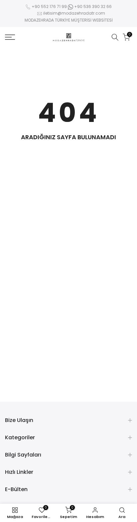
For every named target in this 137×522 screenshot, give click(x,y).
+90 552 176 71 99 (49, 6)
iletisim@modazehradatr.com (74, 13)
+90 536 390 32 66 (92, 6)
